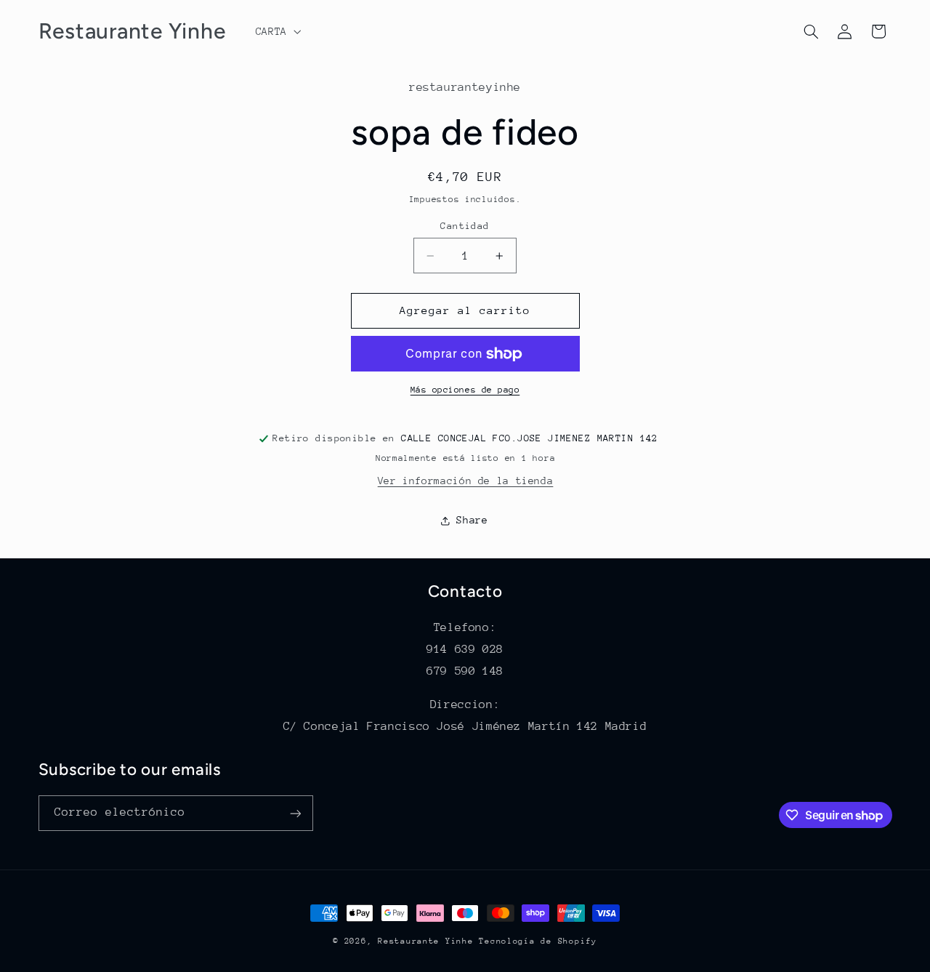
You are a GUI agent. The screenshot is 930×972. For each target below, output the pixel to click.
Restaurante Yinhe (426, 941)
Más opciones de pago (465, 390)
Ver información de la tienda (466, 480)
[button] (276, 31)
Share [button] (472, 520)
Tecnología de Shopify (538, 941)
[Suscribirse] (295, 813)
